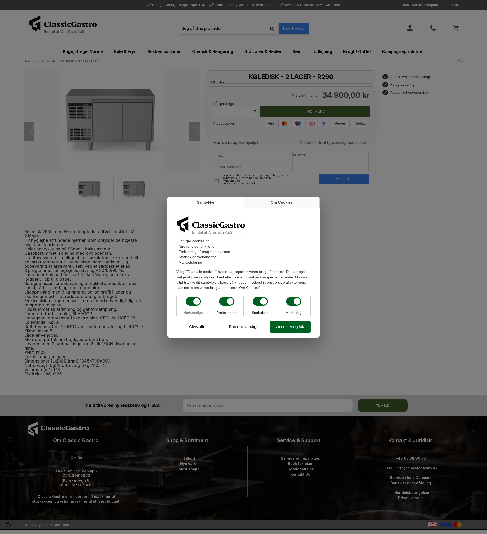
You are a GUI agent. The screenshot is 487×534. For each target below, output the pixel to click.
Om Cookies (281, 202)
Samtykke (205, 202)
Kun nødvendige (244, 326)
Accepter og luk (290, 326)
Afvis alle (197, 326)
